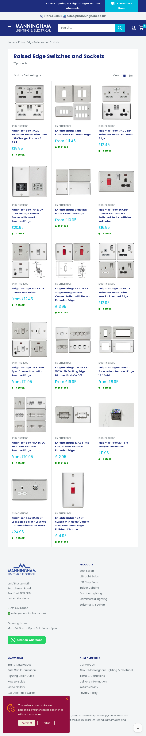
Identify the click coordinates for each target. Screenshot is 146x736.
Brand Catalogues (19, 665)
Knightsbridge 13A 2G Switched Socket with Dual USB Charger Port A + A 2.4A (29, 136)
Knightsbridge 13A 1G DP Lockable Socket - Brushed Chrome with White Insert (29, 521)
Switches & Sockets (93, 605)
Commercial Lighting (93, 599)
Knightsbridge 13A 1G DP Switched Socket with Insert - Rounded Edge (114, 292)
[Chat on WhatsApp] (27, 638)
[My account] (134, 28)
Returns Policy (89, 687)
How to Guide (16, 681)
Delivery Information (93, 681)
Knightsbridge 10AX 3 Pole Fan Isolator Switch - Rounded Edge (72, 446)
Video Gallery (16, 687)
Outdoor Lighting (91, 593)
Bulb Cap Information (22, 670)
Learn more (34, 714)
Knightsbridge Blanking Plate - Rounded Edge (71, 211)
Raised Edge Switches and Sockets (38, 42)
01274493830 (53, 16)
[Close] (67, 699)
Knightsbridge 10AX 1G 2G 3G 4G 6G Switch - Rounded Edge (28, 446)
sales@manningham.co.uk (86, 16)
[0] (141, 28)
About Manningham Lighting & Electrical (106, 670)
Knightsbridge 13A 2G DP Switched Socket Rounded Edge (115, 134)
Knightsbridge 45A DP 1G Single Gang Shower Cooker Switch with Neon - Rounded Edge (72, 294)
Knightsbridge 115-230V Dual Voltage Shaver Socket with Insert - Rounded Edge (27, 215)
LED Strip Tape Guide (21, 693)
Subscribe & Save (125, 6)
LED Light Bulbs (89, 576)
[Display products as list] (131, 75)
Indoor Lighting (89, 588)
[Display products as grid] (124, 75)
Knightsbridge (20, 126)
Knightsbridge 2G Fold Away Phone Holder (113, 444)
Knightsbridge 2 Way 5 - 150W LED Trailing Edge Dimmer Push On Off (71, 371)
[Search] (120, 28)
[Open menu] (9, 27)
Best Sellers (87, 571)
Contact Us (87, 665)
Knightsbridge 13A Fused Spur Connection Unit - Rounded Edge (28, 371)
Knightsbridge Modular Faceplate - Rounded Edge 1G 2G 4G (116, 371)
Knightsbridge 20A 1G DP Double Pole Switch (28, 290)
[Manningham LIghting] (22, 565)
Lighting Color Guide (21, 676)
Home (11, 42)
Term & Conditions (92, 676)
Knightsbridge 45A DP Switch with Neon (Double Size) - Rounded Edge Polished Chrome (72, 523)
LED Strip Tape (89, 582)
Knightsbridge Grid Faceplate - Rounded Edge (72, 132)
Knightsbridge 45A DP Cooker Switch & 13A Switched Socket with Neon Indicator (116, 215)
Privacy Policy (89, 693)
